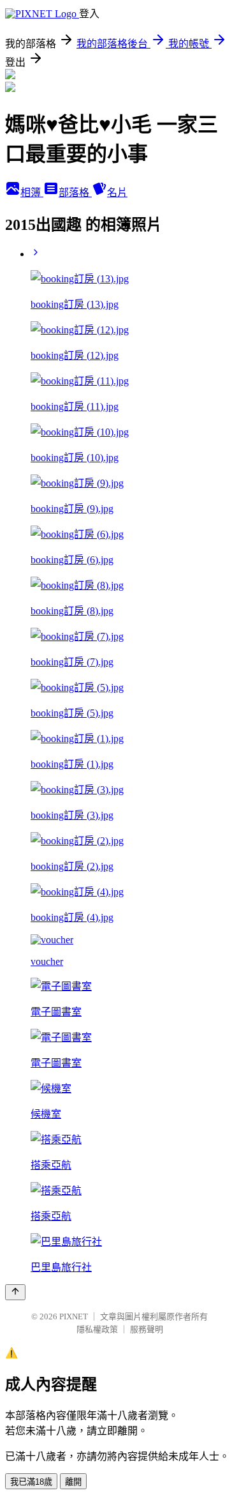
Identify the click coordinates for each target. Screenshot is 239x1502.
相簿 (31, 192)
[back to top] (15, 1292)
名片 (117, 192)
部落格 (75, 192)
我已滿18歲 (31, 1482)
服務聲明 (146, 1329)
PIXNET (73, 1316)
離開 (73, 1482)
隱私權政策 (97, 1329)
